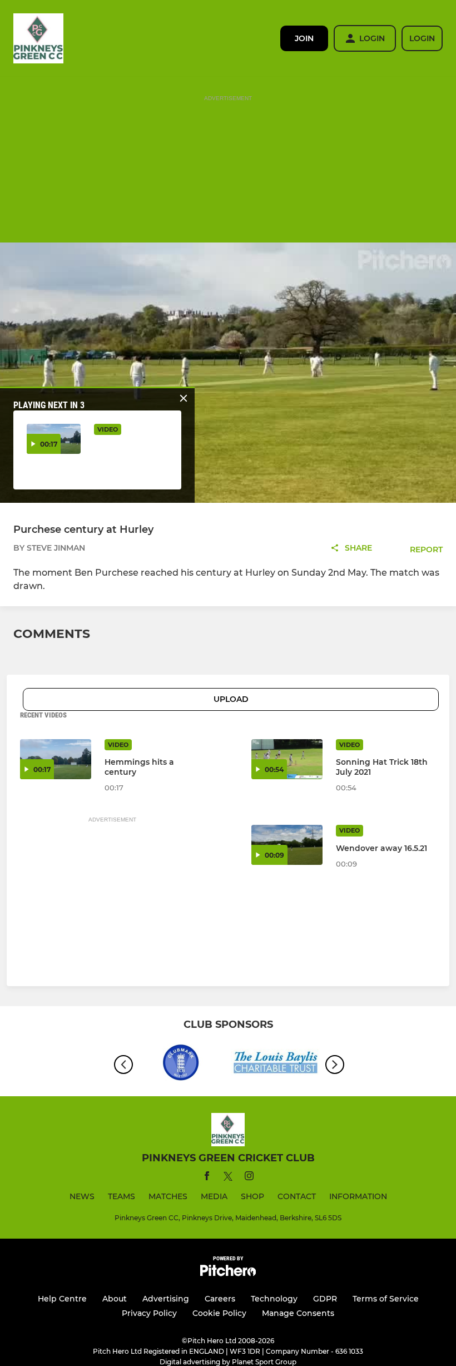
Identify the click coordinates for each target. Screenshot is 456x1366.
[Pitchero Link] (228, 1273)
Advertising (165, 1299)
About (114, 1299)
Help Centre (62, 1299)
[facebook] (206, 1177)
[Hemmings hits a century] (55, 759)
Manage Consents (298, 1313)
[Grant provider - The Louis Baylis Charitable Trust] (275, 1064)
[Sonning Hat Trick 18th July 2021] (287, 759)
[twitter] (228, 1178)
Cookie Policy (219, 1313)
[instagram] (249, 1177)
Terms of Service (386, 1299)
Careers (220, 1299)
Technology (274, 1299)
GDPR (325, 1299)
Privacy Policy (149, 1313)
